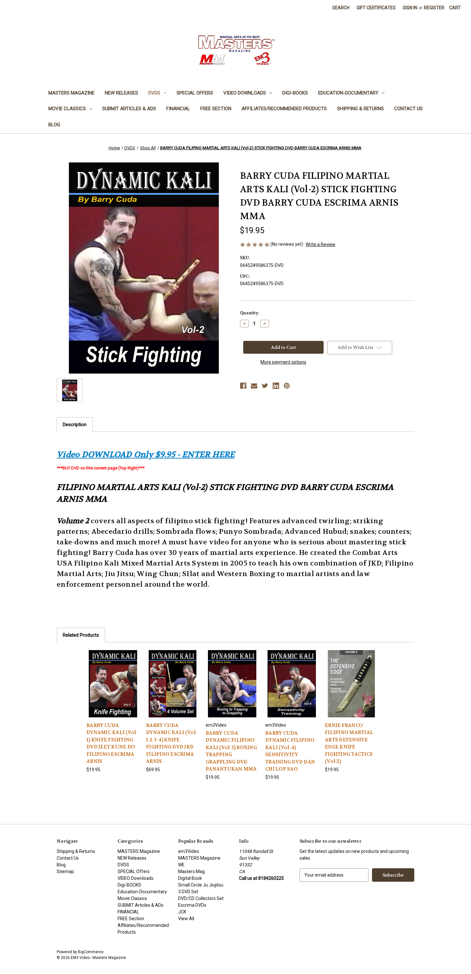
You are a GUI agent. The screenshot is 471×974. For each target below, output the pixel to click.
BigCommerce (90, 952)
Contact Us (408, 108)
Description (75, 424)
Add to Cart (113, 689)
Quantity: (249, 313)
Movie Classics (67, 108)
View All (186, 918)
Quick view (113, 678)
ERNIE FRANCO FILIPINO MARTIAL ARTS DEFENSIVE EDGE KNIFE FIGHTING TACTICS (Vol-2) (349, 743)
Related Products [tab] (81, 635)
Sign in (410, 7)
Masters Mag (191, 871)
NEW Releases (121, 93)
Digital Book (190, 878)
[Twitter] (265, 385)
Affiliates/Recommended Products (284, 108)
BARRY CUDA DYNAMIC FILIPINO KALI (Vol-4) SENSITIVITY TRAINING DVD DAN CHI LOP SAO (290, 751)
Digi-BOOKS (295, 93)
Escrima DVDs (192, 905)
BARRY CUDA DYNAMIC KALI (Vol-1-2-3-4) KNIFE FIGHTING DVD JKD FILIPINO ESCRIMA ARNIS (171, 743)
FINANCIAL (178, 108)
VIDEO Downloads (244, 93)
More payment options (283, 362)
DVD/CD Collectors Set (201, 898)
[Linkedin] (276, 385)
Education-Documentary (348, 93)
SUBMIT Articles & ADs (129, 108)
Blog (54, 125)
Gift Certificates (376, 7)
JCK (182, 911)
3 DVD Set (188, 891)
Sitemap (65, 871)
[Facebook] (243, 385)
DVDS (154, 93)
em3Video (188, 851)
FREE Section (215, 108)
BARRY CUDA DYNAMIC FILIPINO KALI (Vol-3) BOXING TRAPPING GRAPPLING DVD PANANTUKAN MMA (231, 751)
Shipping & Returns (360, 108)
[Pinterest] (287, 385)
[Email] (254, 385)
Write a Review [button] (320, 244)
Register (434, 7)
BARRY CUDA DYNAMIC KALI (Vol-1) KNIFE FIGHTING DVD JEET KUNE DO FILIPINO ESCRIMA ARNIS (112, 743)
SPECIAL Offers (195, 93)
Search (341, 7)
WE (181, 864)
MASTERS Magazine (71, 93)
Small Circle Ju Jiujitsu (200, 884)
